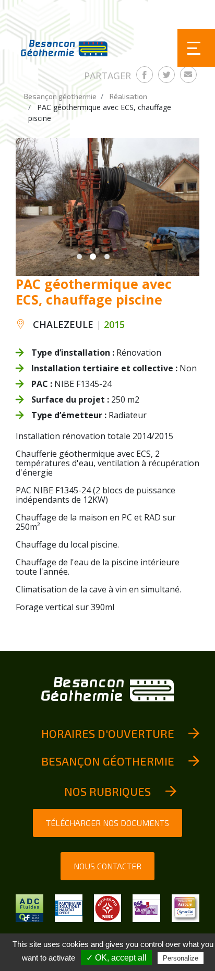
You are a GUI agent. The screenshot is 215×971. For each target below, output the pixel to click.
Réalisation (128, 96)
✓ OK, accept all (116, 957)
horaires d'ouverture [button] (107, 733)
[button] (79, 256)
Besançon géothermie (60, 96)
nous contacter (107, 866)
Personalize (180, 958)
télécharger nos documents (107, 823)
